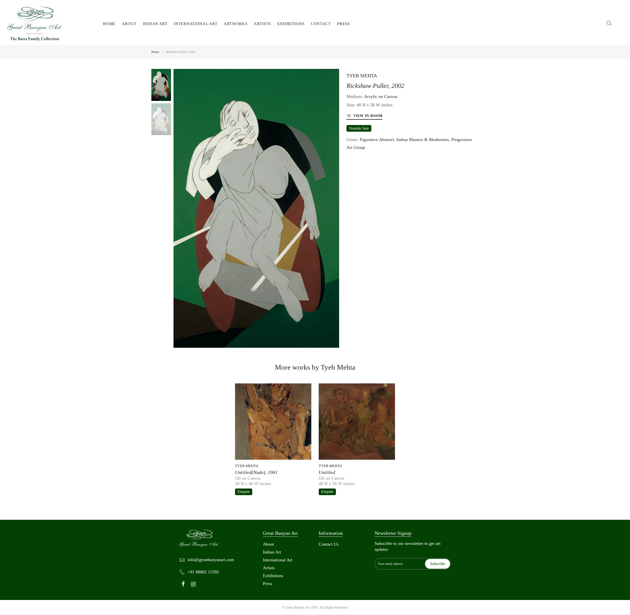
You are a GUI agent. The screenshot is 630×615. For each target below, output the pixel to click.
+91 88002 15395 (203, 571)
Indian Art (155, 24)
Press (343, 24)
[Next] (341, 208)
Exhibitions (291, 24)
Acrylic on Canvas (380, 96)
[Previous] (171, 208)
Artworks (236, 24)
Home (109, 24)
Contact (321, 24)
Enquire (243, 491)
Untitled (327, 472)
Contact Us (329, 544)
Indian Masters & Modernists (422, 139)
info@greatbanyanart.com (211, 559)
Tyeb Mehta (361, 75)
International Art (195, 24)
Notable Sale (359, 128)
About (129, 24)
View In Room (367, 116)
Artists (262, 24)
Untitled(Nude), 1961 (256, 472)
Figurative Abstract (377, 139)
